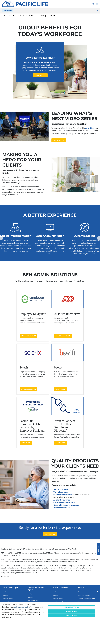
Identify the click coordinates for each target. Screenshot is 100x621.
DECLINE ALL (71, 615)
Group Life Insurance (62, 494)
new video (89, 128)
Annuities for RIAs (33, 600)
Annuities (5, 595)
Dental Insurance (60, 489)
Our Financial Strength (84, 595)
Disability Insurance (62, 508)
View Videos (59, 140)
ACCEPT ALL (71, 611)
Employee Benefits (49, 16)
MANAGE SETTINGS (71, 607)
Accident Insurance (61, 500)
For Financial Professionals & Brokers (24, 16)
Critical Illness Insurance (64, 502)
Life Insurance (7, 592)
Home (6, 16)
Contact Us (40, 75)
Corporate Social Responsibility (86, 598)
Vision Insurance (60, 492)
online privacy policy (21, 607)
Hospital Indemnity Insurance (66, 505)
